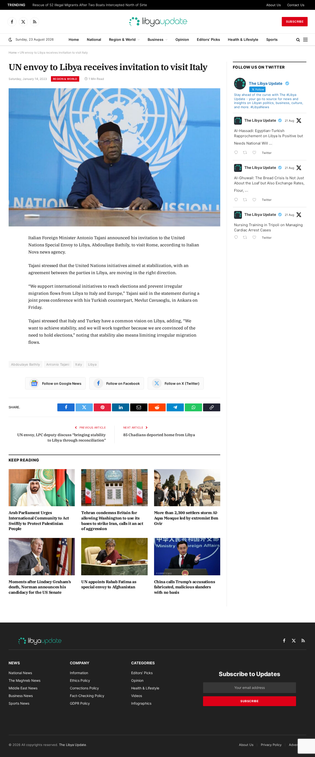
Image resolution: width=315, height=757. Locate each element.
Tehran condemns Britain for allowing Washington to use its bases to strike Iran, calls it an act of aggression (112, 520)
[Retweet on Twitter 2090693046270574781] (246, 238)
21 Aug (289, 120)
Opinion (182, 39)
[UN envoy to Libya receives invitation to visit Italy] (114, 157)
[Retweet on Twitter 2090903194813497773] (246, 153)
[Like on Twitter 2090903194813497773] (256, 153)
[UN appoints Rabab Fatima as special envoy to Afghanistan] (114, 556)
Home (74, 39)
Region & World (122, 39)
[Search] (298, 39)
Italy (78, 364)
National (94, 39)
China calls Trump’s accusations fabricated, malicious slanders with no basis (184, 587)
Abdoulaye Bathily (25, 364)
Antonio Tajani (57, 364)
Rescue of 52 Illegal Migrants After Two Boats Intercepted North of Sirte (89, 5)
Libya (92, 364)
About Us (273, 5)
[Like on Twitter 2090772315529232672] (256, 200)
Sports (272, 39)
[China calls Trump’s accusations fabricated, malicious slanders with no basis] (187, 556)
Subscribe (294, 21)
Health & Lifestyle (243, 39)
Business (155, 39)
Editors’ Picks (208, 39)
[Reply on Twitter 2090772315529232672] (237, 200)
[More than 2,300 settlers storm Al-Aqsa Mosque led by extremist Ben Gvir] (187, 487)
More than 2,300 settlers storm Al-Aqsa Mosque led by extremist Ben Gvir (186, 518)
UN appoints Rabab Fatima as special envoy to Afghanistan (108, 584)
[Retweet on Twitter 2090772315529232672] (246, 200)
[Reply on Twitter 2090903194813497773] (237, 153)
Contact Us (295, 5)
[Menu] (305, 39)
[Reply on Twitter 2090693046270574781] (237, 238)
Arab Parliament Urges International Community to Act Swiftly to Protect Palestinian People (39, 520)
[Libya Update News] (157, 21)
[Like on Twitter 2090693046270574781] (256, 238)
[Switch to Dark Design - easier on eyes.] (10, 40)
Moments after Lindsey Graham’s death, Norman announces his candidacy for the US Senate (40, 587)
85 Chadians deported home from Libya (159, 434)
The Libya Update (260, 120)
